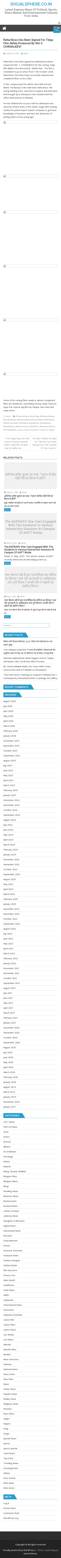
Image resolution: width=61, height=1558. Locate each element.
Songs (6, 1433)
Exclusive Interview (12, 1250)
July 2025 (7, 765)
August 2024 (9, 819)
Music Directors (11, 1359)
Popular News (10, 1394)
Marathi (7, 1344)
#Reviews (43, 426)
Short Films (8, 1413)
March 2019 (9, 1091)
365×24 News (10, 1126)
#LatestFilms (34, 423)
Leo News (8, 1339)
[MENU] (58, 28)
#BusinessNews (23, 419)
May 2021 (8, 1002)
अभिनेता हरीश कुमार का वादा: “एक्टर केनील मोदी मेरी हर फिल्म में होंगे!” (30, 476)
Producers (43, 430)
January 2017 (9, 1106)
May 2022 (8, 943)
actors (19, 430)
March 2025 (9, 785)
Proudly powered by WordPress (19, 1550)
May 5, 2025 (11, 596)
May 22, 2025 (11, 543)
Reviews (7, 1408)
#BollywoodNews (47, 416)
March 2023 (9, 894)
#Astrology (34, 416)
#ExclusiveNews (37, 419)
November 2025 (11, 745)
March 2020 (9, 1072)
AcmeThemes (30, 1553)
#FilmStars (23, 423)
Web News (8, 1483)
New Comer (9, 1374)
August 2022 (9, 928)
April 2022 (8, 948)
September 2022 (11, 923)
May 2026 (8, 716)
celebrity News (10, 1215)
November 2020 (11, 1032)
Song (5, 1428)
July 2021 (7, 993)
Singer (6, 1418)
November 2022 (11, 913)
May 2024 (8, 834)
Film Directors (10, 1270)
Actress (27, 430)
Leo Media (8, 1334)
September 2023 (11, 874)
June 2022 (8, 938)
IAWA (6, 1295)
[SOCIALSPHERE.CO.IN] (4, 28)
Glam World (9, 1280)
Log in (6, 1503)
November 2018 (11, 1101)
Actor (6, 1131)
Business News (10, 1196)
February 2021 (10, 1017)
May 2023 (8, 884)
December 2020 (11, 1027)
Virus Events (9, 1478)
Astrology (8, 1156)
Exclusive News (11, 1255)
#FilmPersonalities (10, 423)
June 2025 (8, 770)
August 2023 (9, 879)
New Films (8, 1379)
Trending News (10, 1463)
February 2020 (10, 1077)
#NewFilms (34, 426)
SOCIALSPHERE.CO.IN (31, 4)
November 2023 (11, 864)
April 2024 (8, 839)
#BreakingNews (9, 419)
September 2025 (11, 755)
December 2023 (11, 859)
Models (7, 1354)
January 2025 (9, 795)
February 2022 (10, 958)
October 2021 (10, 978)
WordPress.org (10, 1518)
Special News (9, 1438)
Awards (7, 1166)
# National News (22, 416)
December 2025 (11, 740)
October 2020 (10, 1037)
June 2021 (8, 998)
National (7, 1364)
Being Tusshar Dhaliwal (14, 1171)
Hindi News (9, 1290)
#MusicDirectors (22, 426)
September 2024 (11, 814)
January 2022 (9, 963)
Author (6, 1161)
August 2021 (9, 988)
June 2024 (8, 829)
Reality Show (9, 1398)
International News (12, 1304)
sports (6, 1443)
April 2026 (8, 721)
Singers (52, 430)
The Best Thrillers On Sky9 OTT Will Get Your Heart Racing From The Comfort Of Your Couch (44, 443)
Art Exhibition (9, 1151)
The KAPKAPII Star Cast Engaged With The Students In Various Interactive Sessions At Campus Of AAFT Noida (30, 527)
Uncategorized (10, 1468)
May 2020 (8, 1062)
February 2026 (10, 730)
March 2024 (9, 844)
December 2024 (11, 800)
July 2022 (7, 933)
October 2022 (10, 918)
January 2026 (9, 735)
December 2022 (11, 908)
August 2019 (9, 1087)
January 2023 (9, 904)
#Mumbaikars (8, 426)
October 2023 (10, 869)
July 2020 (7, 1052)
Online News (9, 1389)
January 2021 (9, 1022)
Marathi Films (9, 1349)
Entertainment (10, 1240)
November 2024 (11, 805)
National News (10, 1369)
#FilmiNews (49, 419)
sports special (10, 1448)
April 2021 (8, 1007)
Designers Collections (14, 1220)
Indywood (8, 1300)
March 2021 (9, 1012)
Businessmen (9, 1201)
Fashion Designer (11, 1260)
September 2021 (11, 983)
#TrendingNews (9, 430)
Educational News (12, 1230)
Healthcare (8, 1285)
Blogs (6, 1186)
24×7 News (9, 1121)
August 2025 (9, 760)
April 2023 (8, 889)
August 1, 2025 (12, 492)
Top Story (8, 1458)
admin (25, 53)
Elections (7, 1235)
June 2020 (8, 1057)
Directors (34, 430)
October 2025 (10, 750)
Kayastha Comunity (12, 1314)
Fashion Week (10, 1265)
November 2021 (11, 973)
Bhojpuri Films (10, 1176)
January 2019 (9, 1096)
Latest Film (8, 1319)
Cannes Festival (11, 1210)
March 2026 (9, 725)
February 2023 (10, 899)
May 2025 (8, 775)
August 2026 (9, 701)
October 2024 (10, 810)
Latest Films (9, 1324)
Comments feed (11, 1513)
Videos (6, 1473)
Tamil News (9, 1453)
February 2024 (10, 849)
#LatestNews (45, 423)
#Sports (52, 426)
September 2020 (11, 1042)
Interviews (8, 1309)
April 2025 (8, 780)
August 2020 (9, 1047)
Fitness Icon (9, 1275)
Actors (8, 416)
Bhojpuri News (10, 1181)
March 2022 (9, 953)
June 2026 (8, 711)
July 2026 (7, 706)
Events (6, 1245)
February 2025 (10, 790)
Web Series (9, 1487)
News (6, 1384)
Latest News (9, 1329)
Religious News (10, 1403)
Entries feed (9, 1508)
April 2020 (8, 1067)
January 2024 (9, 854)
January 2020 (9, 1082)
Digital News (9, 1225)
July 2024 (7, 824)
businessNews (10, 1206)
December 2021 (11, 968)
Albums (6, 1146)
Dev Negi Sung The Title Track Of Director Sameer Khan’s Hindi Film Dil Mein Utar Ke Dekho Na (16, 443)
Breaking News (10, 1191)
